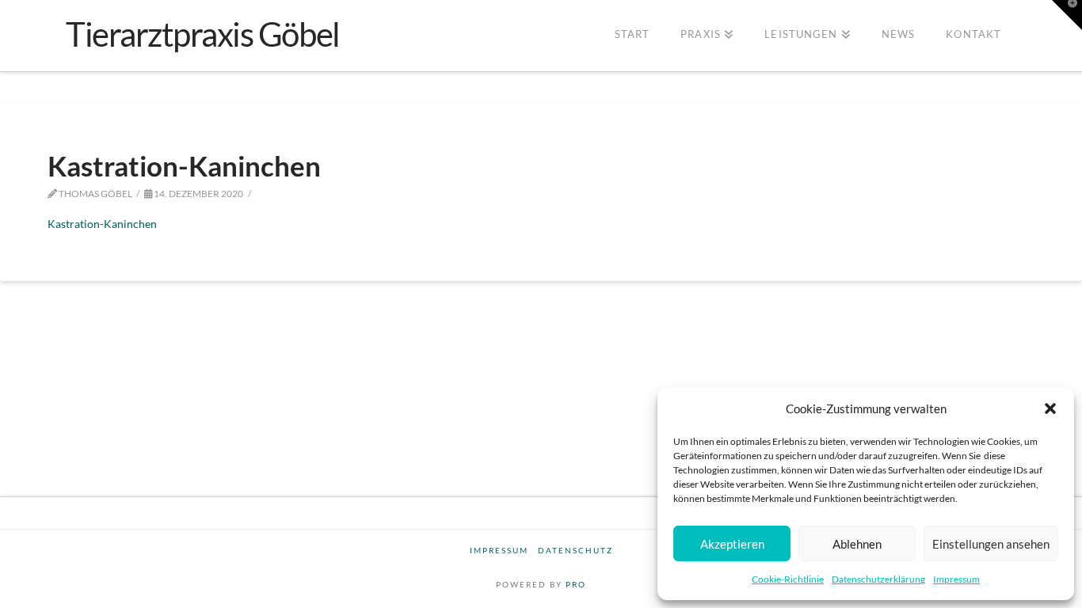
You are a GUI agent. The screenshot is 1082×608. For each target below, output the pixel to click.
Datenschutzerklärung (878, 579)
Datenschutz (575, 550)
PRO (576, 584)
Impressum (956, 579)
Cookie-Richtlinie (788, 579)
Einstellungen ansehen (991, 544)
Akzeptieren (732, 544)
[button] (1050, 408)
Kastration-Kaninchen (102, 223)
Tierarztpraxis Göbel (203, 34)
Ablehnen (857, 544)
